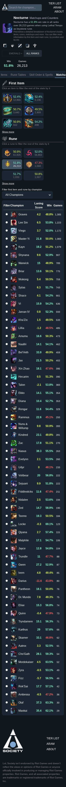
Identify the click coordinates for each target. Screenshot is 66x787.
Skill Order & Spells (41, 74)
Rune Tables (18, 74)
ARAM (57, 7)
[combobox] (3, 195)
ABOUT (59, 11)
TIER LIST (55, 3)
